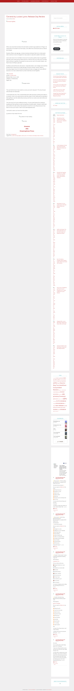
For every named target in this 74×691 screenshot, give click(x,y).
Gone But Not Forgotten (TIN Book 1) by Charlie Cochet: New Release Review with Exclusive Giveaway (61, 175)
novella (65, 405)
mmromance (60, 403)
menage (54, 403)
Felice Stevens (60, 394)
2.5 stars (54, 378)
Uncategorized (13, 134)
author (55, 383)
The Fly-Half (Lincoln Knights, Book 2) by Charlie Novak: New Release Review (59, 86)
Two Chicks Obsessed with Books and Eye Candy (60, 478)
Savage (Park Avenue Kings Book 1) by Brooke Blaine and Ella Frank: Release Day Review (59, 94)
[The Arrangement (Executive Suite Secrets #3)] (66, 434)
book (16, 135)
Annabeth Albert (59, 381)
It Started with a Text (57, 425)
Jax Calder (55, 422)
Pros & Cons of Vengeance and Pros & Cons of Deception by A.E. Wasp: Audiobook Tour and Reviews (62, 290)
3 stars (57, 378)
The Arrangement (56, 432)
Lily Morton (54, 401)
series (54, 411)
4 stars (64, 378)
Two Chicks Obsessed (31, 689)
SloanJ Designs (49, 689)
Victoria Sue (56, 411)
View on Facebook (55, 663)
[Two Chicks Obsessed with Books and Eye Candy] (56, 465)
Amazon (27, 126)
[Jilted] (66, 431)
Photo (56, 508)
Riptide (59, 409)
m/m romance (29, 135)
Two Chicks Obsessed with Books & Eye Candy (37, 7)
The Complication (56, 436)
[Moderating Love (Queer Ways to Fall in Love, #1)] (66, 423)
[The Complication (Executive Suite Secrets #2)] (66, 438)
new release (34, 135)
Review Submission (60, 115)
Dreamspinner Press (27, 131)
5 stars (58, 379)
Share (54, 664)
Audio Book (64, 381)
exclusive (55, 394)
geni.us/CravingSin (56, 603)
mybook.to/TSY (56, 561)
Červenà (11, 73)
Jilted (54, 428)
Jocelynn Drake (56, 433)
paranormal (55, 407)
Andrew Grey (55, 381)
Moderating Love (56, 421)
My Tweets (55, 105)
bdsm (58, 383)
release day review (61, 407)
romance (41, 135)
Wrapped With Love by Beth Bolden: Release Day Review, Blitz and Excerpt (61, 322)
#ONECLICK (62, 487)
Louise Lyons (13, 75)
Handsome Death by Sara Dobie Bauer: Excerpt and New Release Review (61, 347)
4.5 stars (13, 135)
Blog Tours (56, 385)
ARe (27, 129)
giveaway (56, 396)
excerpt (62, 392)
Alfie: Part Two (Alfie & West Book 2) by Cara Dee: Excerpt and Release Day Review (59, 81)
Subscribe (56, 48)
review (38, 135)
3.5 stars (60, 378)
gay (18, 135)
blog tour (62, 383)
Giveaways (62, 396)
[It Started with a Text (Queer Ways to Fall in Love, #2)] (66, 427)
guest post (55, 398)
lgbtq (20, 135)
